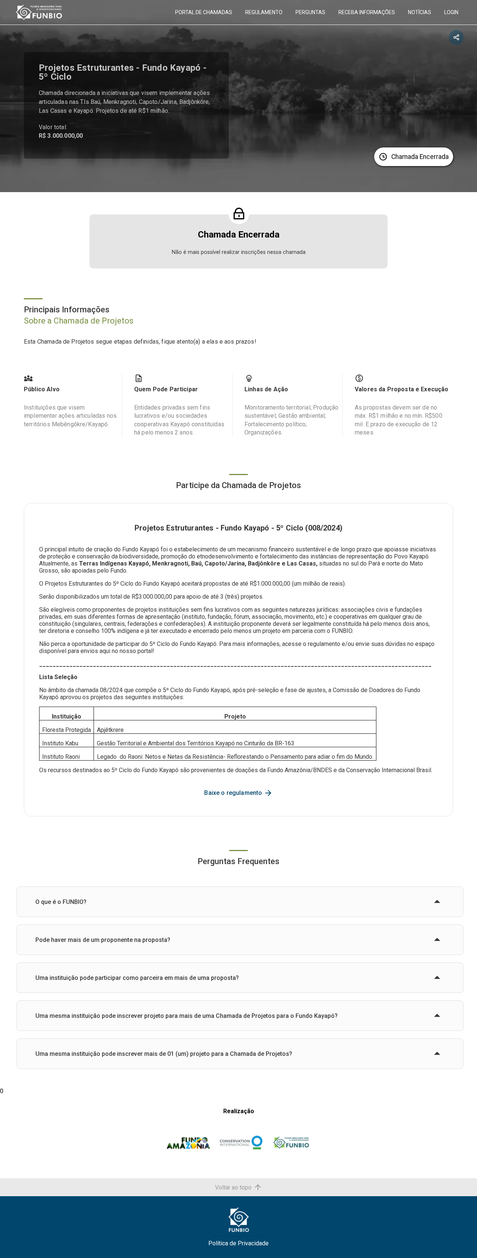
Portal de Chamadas (203, 12)
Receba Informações (366, 12)
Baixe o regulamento (233, 792)
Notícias (419, 12)
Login (451, 12)
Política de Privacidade (238, 1243)
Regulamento (263, 12)
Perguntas (310, 12)
